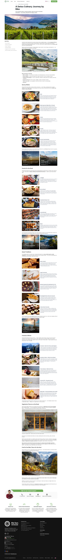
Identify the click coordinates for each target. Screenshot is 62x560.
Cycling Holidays (42, 535)
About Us (28, 1)
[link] (38, 495)
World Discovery (14, 553)
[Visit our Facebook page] (5, 533)
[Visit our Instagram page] (8, 533)
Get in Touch (54, 1)
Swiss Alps (41, 526)
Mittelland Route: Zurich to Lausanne (26, 525)
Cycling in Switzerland (20, 1)
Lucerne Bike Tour (23, 524)
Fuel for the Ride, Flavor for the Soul (11, 50)
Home (12, 1)
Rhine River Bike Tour (24, 526)
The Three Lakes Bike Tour (25, 530)
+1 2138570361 (22, 496)
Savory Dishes (7, 43)
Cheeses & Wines (8, 47)
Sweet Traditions (8, 46)
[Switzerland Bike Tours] (11, 523)
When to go (41, 524)
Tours (15, 1)
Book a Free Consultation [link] (47, 496)
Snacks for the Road (8, 44)
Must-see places (42, 525)
